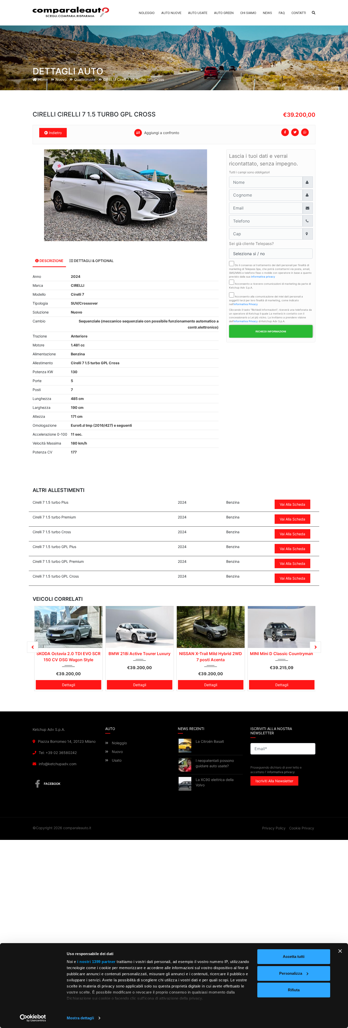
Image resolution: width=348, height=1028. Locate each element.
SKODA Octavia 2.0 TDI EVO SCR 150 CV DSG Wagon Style (68, 656)
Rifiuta (294, 990)
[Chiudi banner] (340, 951)
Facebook (52, 784)
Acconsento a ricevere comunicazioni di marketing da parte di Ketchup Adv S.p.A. (270, 285)
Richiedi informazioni (271, 331)
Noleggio (119, 743)
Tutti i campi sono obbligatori (249, 172)
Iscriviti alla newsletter (274, 781)
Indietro (55, 133)
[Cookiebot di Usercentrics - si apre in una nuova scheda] (33, 1018)
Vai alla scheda (292, 504)
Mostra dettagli (80, 1018)
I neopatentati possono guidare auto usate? (215, 763)
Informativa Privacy (246, 304)
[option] (126, 195)
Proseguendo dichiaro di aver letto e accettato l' (276, 769)
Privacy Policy (274, 828)
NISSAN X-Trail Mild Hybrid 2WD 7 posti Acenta (210, 656)
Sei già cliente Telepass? (251, 243)
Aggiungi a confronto (161, 133)
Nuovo (117, 751)
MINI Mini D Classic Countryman (281, 653)
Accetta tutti (293, 956)
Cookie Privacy (301, 828)
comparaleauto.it (77, 828)
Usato (116, 760)
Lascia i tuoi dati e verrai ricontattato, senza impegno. (263, 160)
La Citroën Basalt (210, 741)
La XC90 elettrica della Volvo (215, 782)
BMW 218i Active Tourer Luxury (139, 653)
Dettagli (68, 685)
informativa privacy (263, 276)
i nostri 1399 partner (96, 961)
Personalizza (290, 973)
